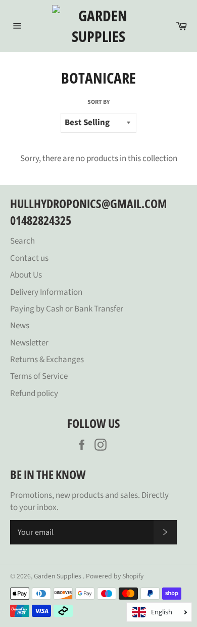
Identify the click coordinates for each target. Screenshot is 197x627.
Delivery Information (46, 292)
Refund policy (34, 393)
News (19, 326)
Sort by (98, 102)
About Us (26, 275)
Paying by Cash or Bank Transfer (66, 309)
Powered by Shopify (114, 576)
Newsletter (29, 343)
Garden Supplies (58, 576)
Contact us (29, 258)
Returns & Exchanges (47, 360)
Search (22, 241)
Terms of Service (39, 376)
